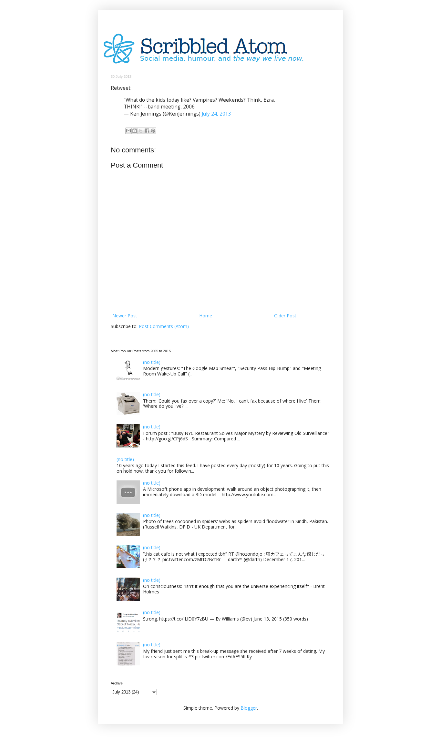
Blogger (249, 708)
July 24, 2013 (216, 113)
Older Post (285, 316)
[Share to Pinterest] (153, 131)
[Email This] (128, 131)
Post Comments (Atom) (164, 326)
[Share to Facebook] (147, 131)
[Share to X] (141, 131)
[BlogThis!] (134, 131)
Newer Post (124, 316)
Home (205, 316)
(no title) (151, 362)
